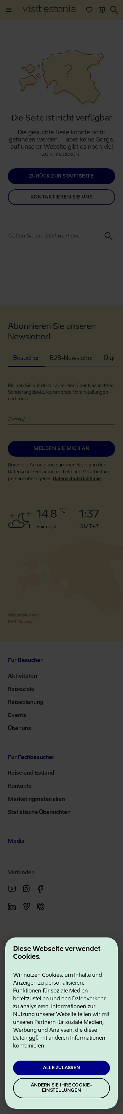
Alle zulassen (61, 1068)
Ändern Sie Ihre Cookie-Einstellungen (61, 1088)
